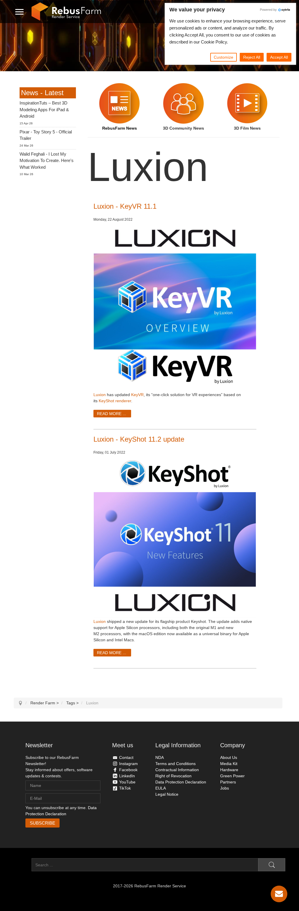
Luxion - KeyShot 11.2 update (138, 439)
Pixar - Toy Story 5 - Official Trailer (46, 135)
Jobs (224, 788)
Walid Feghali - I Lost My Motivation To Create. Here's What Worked (47, 160)
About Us (228, 757)
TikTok (125, 788)
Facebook (128, 769)
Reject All (251, 57)
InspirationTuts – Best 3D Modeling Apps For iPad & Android (44, 109)
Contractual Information (177, 769)
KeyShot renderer (115, 400)
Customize (223, 57)
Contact (126, 757)
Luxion (99, 394)
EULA (160, 788)
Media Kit (228, 763)
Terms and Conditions (175, 763)
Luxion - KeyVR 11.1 (125, 206)
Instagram (128, 763)
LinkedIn (127, 776)
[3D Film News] (247, 103)
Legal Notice (166, 794)
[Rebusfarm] (66, 12)
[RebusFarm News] (120, 103)
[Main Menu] (19, 12)
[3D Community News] (183, 103)
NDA (159, 757)
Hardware (229, 769)
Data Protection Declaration (180, 782)
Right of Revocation (173, 776)
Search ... (23, 865)
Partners (228, 782)
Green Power (232, 776)
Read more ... (111, 413)
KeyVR (137, 394)
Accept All (279, 57)
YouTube (127, 782)
